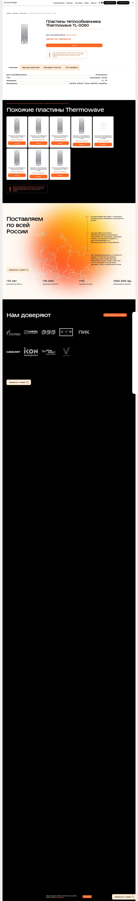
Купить (74, 45)
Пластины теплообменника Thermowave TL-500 (60, 168)
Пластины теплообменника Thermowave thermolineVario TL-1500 (103, 137)
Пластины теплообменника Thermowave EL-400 (60, 136)
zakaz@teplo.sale (109, 2)
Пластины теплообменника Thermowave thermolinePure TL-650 (38, 169)
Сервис (86, 3)
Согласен (87, 896)
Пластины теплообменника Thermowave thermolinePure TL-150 (81, 137)
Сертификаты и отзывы (115, 315)
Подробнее (60, 897)
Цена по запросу (17, 139)
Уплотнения (78, 3)
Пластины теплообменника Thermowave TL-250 (17, 136)
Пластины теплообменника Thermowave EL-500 (17, 168)
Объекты (93, 3)
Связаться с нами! (17, 270)
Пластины (69, 3)
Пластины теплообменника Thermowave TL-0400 (38, 136)
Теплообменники (59, 3)
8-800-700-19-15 (123, 2)
